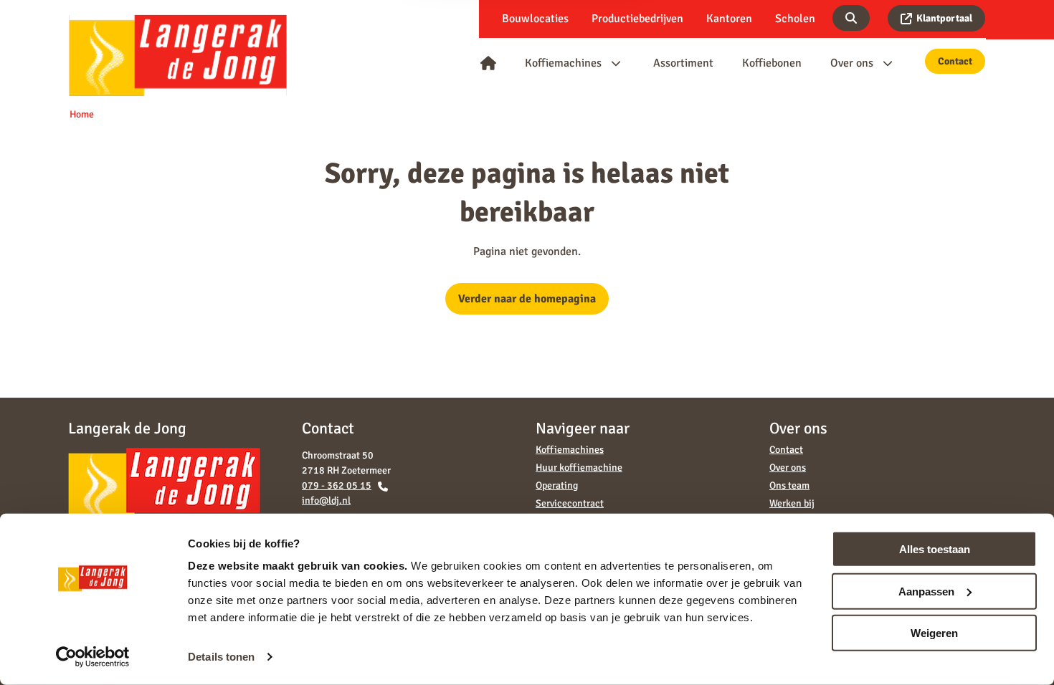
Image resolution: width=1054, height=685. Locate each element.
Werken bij (792, 503)
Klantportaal (944, 18)
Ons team (789, 485)
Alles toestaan (934, 549)
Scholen (795, 18)
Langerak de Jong (178, 54)
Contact (955, 61)
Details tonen (221, 657)
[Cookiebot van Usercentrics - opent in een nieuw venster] (93, 657)
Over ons (787, 467)
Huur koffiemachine (579, 467)
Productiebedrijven (637, 18)
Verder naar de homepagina (527, 299)
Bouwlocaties (535, 18)
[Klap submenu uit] (616, 63)
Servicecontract (570, 503)
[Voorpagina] (488, 63)
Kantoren (729, 18)
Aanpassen (926, 591)
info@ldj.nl (326, 500)
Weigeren (934, 633)
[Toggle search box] (851, 18)
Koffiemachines (570, 450)
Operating (557, 485)
